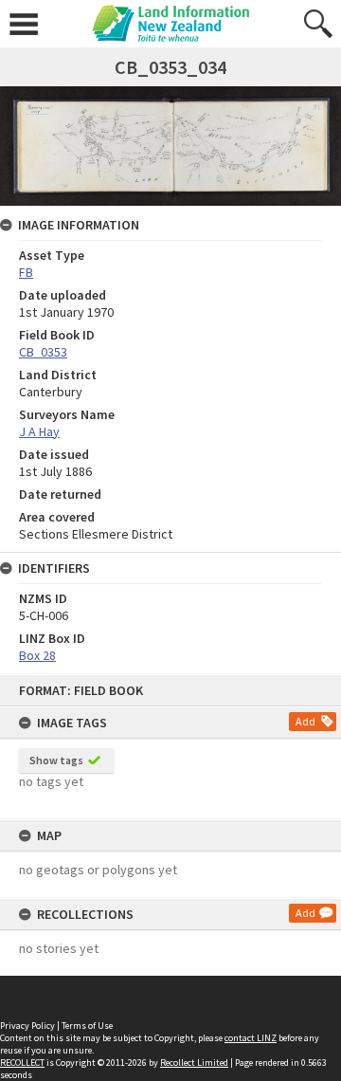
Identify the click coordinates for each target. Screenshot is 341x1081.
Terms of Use (87, 1025)
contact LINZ (250, 1038)
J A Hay (39, 431)
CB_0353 (43, 351)
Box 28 (37, 655)
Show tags (56, 760)
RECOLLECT (22, 1062)
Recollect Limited (194, 1062)
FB (26, 272)
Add (305, 721)
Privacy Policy (27, 1025)
